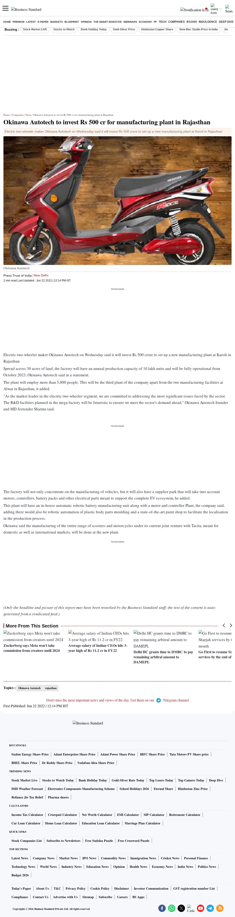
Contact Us (40, 896)
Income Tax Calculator (27, 814)
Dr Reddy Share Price (57, 762)
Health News (138, 866)
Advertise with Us (65, 896)
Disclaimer (121, 888)
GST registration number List (194, 888)
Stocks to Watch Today (58, 780)
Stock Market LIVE (35, 29)
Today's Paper (21, 888)
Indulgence (208, 21)
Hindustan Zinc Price (193, 788)
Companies (176, 21)
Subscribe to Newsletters (63, 840)
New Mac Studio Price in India (198, 29)
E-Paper (43, 21)
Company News (43, 858)
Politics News (207, 866)
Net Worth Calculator (97, 814)
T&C (57, 888)
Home (7, 21)
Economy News (162, 866)
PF (155, 21)
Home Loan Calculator (61, 823)
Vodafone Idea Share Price (95, 762)
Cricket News (170, 858)
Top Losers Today (161, 780)
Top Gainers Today (191, 780)
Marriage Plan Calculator (142, 823)
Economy (145, 21)
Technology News (23, 866)
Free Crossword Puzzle (133, 840)
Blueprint (71, 21)
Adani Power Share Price (117, 754)
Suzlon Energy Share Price (30, 754)
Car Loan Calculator (25, 823)
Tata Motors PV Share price (189, 754)
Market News (68, 858)
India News (185, 866)
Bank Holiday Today (94, 29)
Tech (162, 21)
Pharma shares (58, 797)
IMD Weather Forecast (27, 788)
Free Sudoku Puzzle (99, 840)
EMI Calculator (128, 814)
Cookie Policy (99, 888)
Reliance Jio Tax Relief (27, 797)
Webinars (130, 21)
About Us (42, 888)
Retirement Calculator (184, 814)
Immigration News (143, 858)
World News (48, 866)
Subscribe (105, 896)
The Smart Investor (107, 21)
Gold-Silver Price (124, 29)
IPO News (89, 858)
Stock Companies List (26, 840)
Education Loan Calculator (101, 823)
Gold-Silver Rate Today (128, 780)
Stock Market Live (24, 780)
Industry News (71, 866)
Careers (122, 896)
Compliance (19, 896)
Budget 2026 (20, 875)
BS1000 (192, 21)
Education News (97, 866)
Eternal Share (163, 788)
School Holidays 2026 (134, 788)
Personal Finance (196, 858)
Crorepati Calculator (62, 814)
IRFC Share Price (152, 754)
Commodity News (113, 858)
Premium (18, 21)
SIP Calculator (154, 814)
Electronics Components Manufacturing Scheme (81, 788)
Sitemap (88, 896)
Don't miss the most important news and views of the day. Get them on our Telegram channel (117, 700)
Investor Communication (151, 888)
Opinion (86, 21)
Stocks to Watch (64, 29)
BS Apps (138, 896)
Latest (31, 21)
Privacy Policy (76, 888)
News (28, 114)
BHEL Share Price (24, 762)
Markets (56, 21)
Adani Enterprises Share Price (74, 754)
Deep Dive (226, 21)
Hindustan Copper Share (157, 29)
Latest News (19, 858)
